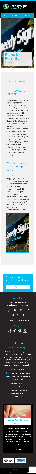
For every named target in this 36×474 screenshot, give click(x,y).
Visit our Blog (18, 343)
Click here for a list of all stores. (18, 321)
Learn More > (18, 449)
